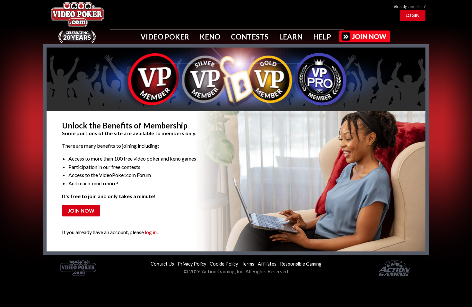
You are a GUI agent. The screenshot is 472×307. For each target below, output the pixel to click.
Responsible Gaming (300, 264)
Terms (247, 264)
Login (413, 15)
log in (151, 232)
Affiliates (267, 264)
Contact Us (162, 264)
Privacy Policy (192, 264)
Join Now (81, 210)
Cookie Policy (224, 264)
